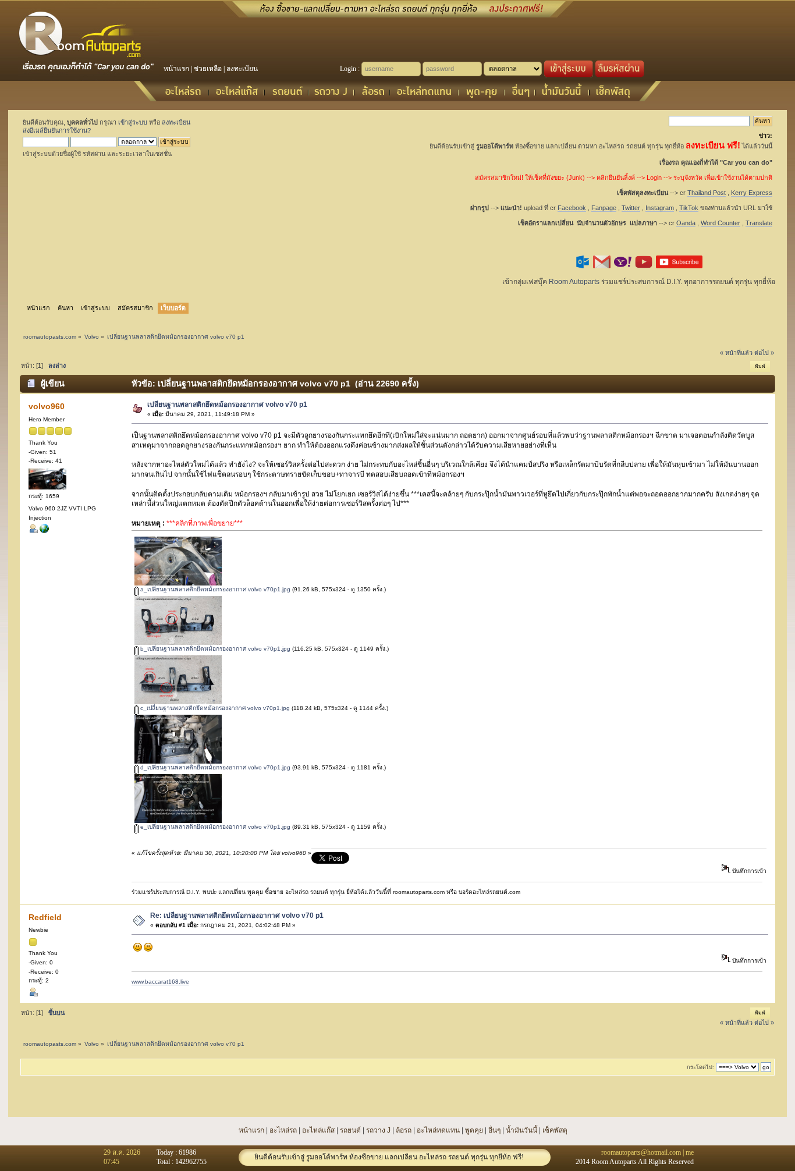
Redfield (45, 917)
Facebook (572, 207)
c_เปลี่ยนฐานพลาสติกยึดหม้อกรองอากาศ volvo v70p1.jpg (214, 708)
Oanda (685, 222)
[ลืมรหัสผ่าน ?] (619, 75)
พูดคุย (474, 1130)
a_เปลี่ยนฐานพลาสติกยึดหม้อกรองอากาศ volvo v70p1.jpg (214, 589)
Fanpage (603, 207)
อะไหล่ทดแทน (438, 1130)
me (690, 1152)
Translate (759, 222)
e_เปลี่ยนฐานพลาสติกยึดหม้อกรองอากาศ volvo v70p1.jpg (214, 827)
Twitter (631, 207)
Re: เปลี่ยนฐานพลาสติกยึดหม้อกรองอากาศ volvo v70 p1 (237, 915)
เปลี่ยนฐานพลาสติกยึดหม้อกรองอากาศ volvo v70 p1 (227, 404)
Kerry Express (751, 192)
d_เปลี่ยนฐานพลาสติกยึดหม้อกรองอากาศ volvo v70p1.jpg (214, 767)
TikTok (688, 207)
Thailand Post (706, 192)
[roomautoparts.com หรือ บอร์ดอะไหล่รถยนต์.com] (44, 531)
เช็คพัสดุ (554, 1130)
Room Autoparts (574, 282)
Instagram (659, 207)
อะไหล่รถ (283, 1130)
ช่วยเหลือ (208, 69)
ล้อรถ (403, 1130)
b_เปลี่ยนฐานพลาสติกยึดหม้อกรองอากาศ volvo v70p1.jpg (214, 648)
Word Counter (720, 222)
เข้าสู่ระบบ (132, 122)
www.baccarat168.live (160, 981)
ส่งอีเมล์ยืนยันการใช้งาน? (57, 130)
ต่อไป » (764, 352)
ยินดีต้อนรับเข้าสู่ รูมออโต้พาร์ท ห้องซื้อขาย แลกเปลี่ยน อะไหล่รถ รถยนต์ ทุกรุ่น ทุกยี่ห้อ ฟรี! (389, 1157)
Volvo (91, 336)
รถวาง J (378, 1130)
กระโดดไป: (700, 1067)
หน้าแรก (176, 69)
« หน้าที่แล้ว (736, 352)
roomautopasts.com (49, 336)
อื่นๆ (494, 1130)
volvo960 (47, 406)
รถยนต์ (350, 1130)
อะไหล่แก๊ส (318, 1130)
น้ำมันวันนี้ (521, 1130)
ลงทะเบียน (242, 69)
